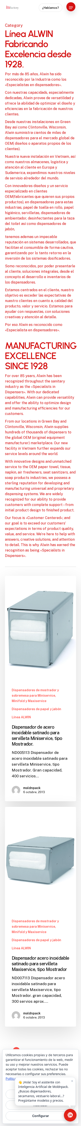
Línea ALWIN (21, 717)
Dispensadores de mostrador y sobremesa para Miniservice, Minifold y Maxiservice (35, 695)
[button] (70, 7)
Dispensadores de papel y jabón (36, 709)
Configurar (40, 1116)
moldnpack (31, 788)
